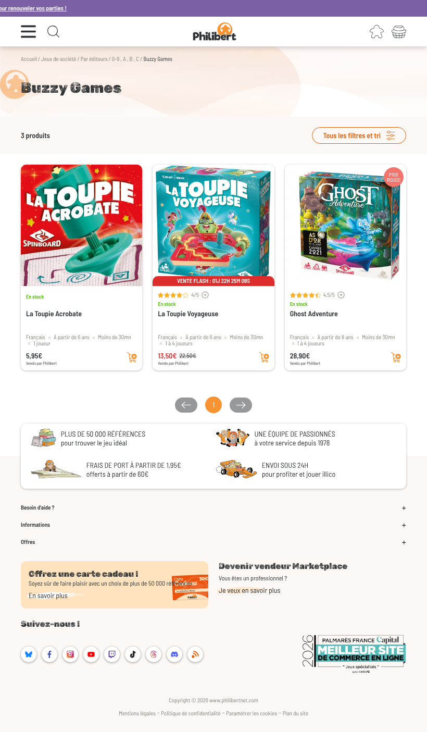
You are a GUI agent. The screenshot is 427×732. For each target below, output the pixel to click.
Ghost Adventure (314, 313)
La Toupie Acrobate (54, 313)
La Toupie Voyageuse (188, 313)
